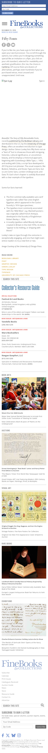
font (4, 261)
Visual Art (6, 488)
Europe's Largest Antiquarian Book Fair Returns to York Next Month (23, 593)
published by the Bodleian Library (24, 141)
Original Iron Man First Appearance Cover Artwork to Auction (22, 536)
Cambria (5, 67)
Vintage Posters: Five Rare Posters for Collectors (20, 531)
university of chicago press (16, 275)
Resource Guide (8, 694)
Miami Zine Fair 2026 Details (12, 413)
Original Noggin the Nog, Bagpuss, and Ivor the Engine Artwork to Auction (22, 527)
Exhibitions (7, 601)
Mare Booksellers (10, 332)
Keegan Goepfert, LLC (12, 355)
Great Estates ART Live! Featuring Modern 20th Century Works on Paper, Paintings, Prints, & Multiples (23, 480)
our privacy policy (7, 742)
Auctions (6, 430)
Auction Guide (7, 685)
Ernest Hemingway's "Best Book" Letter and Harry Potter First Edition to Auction (23, 469)
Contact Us (6, 697)
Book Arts (6, 375)
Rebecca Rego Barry (10, 32)
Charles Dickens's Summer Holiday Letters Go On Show (22, 639)
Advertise (5, 700)
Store (4, 691)
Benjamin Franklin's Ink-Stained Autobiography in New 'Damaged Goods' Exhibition (23, 649)
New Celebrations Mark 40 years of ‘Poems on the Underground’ (21, 423)
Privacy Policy (24, 747)
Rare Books (7, 543)
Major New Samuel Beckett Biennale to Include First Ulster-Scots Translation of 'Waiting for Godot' (22, 417)
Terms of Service (37, 747)
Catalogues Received (10, 682)
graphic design (9, 264)
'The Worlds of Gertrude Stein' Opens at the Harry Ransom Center (21, 643)
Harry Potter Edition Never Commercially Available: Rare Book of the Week (23, 588)
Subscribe (6, 672)
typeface (6, 272)
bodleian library (10, 258)
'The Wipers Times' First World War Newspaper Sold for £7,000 (23, 475)
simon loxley (8, 267)
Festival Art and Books (13, 299)
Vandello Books (9, 321)
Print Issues (6, 679)
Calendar (5, 676)
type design (7, 269)
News (4, 688)
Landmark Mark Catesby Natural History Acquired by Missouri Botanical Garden (22, 583)
